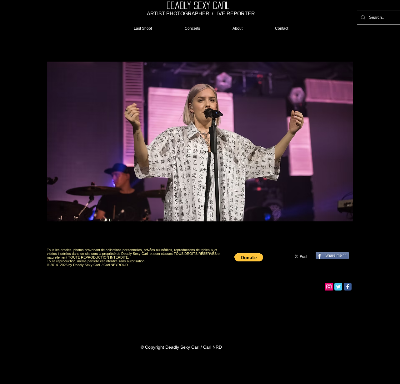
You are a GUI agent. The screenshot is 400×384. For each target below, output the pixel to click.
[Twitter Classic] (338, 287)
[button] (200, 141)
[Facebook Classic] (348, 287)
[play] (338, 237)
